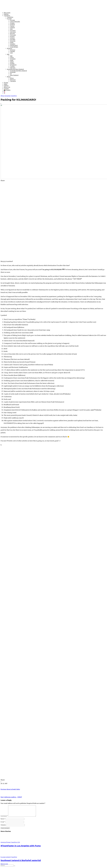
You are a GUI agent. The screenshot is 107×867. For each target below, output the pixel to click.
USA (11, 53)
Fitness (6, 82)
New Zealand (14, 75)
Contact (6, 88)
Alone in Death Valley (13, 789)
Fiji (11, 73)
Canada (12, 51)
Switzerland (14, 45)
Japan (12, 62)
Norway (12, 33)
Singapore (13, 64)
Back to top (4, 864)
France (12, 26)
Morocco (13, 79)
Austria (12, 36)
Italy (11, 29)
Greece (12, 38)
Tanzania (13, 81)
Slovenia (12, 41)
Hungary (13, 30)
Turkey (12, 66)
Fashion (6, 14)
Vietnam (12, 67)
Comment (4, 816)
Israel (11, 60)
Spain (11, 42)
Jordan (12, 63)
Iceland (12, 27)
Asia (8, 54)
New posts (7, 12)
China (12, 57)
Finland (12, 24)
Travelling (7, 15)
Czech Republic (15, 21)
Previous (3, 789)
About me (7, 87)
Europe (9, 18)
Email (3, 822)
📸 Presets (7, 90)
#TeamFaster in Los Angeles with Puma (21, 846)
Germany (13, 32)
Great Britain (14, 47)
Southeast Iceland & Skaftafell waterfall (21, 860)
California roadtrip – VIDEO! (13, 797)
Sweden (12, 44)
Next (2, 797)
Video (5, 84)
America (9, 48)
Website (3, 825)
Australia (12, 72)
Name (3, 819)
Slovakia (12, 39)
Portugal (13, 35)
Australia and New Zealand (15, 69)
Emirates (12, 59)
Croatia (12, 23)
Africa (8, 76)
